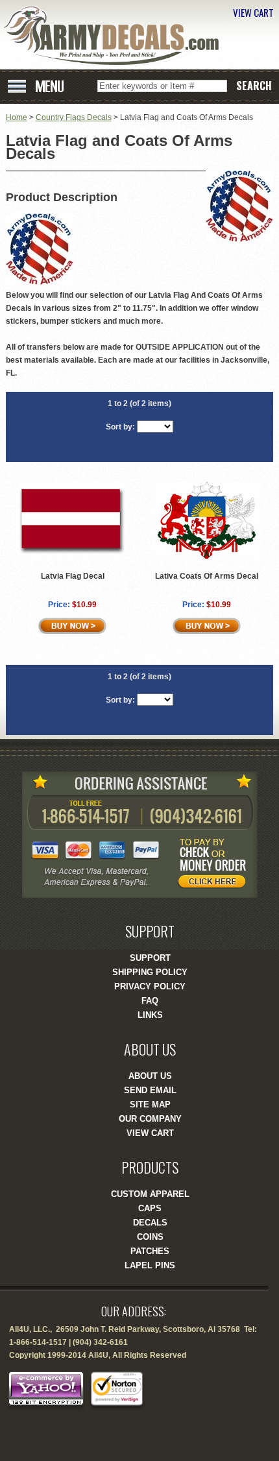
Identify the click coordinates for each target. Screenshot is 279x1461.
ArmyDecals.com (116, 36)
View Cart (150, 1133)
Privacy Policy (150, 986)
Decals (150, 1222)
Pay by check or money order (215, 865)
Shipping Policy (150, 972)
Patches (149, 1251)
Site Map (150, 1104)
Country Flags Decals (74, 117)
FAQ (149, 1001)
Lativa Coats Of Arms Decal (206, 576)
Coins (150, 1237)
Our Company (150, 1119)
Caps (150, 1208)
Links (150, 1015)
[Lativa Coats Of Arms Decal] (206, 556)
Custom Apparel (150, 1194)
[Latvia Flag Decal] (73, 557)
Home (16, 117)
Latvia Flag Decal (72, 576)
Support (150, 958)
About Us (150, 1076)
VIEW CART (253, 12)
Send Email (150, 1090)
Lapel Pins (150, 1265)
